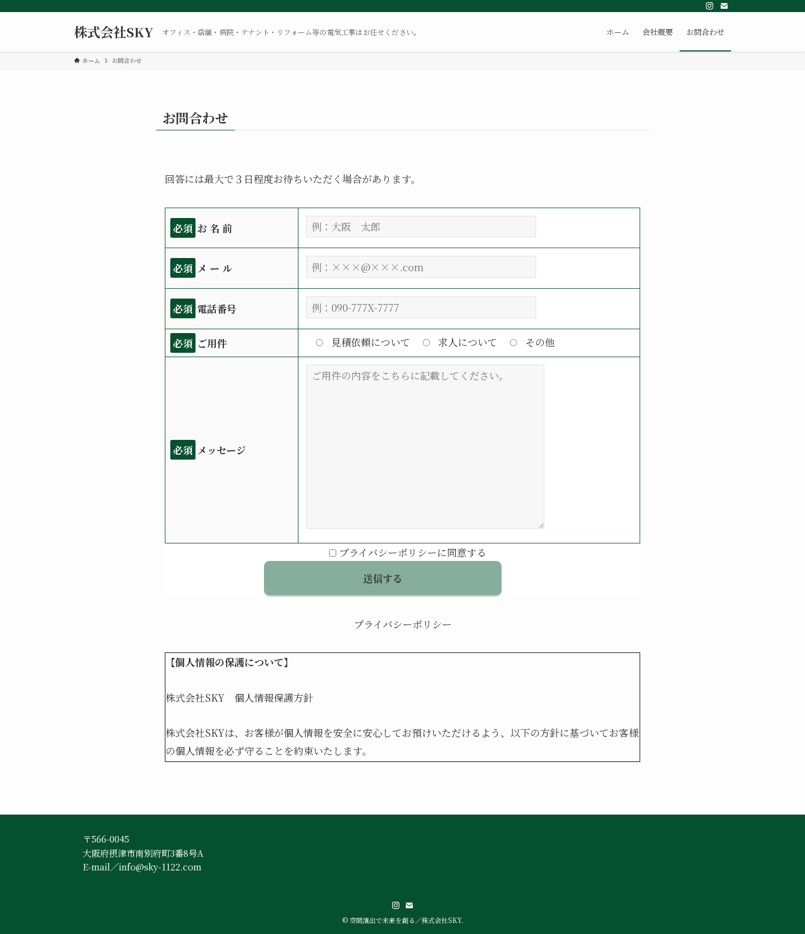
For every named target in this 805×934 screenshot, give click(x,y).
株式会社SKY (113, 31)
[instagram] (710, 6)
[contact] (724, 6)
